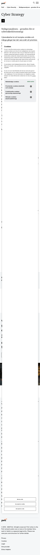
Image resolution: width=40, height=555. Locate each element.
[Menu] (37, 3)
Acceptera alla (20, 508)
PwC (2, 7)
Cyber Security (11, 7)
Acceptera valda (20, 504)
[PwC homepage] (3, 3)
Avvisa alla (20, 499)
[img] (3, 20)
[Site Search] (34, 3)
